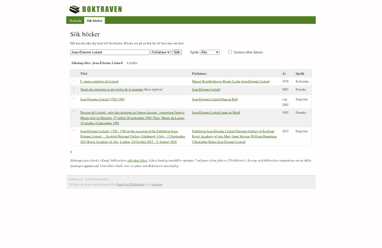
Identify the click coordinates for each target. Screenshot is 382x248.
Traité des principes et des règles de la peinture (111, 89)
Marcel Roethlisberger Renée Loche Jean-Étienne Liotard (230, 81)
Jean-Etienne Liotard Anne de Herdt (216, 112)
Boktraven (96, 9)
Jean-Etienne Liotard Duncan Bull (215, 99)
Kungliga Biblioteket (130, 184)
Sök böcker (95, 20)
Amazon (156, 184)
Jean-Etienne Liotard (206, 89)
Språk (194, 52)
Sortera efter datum (248, 52)
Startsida (76, 20)
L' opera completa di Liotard (99, 81)
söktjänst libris (137, 160)
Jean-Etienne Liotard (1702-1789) (102, 99)
